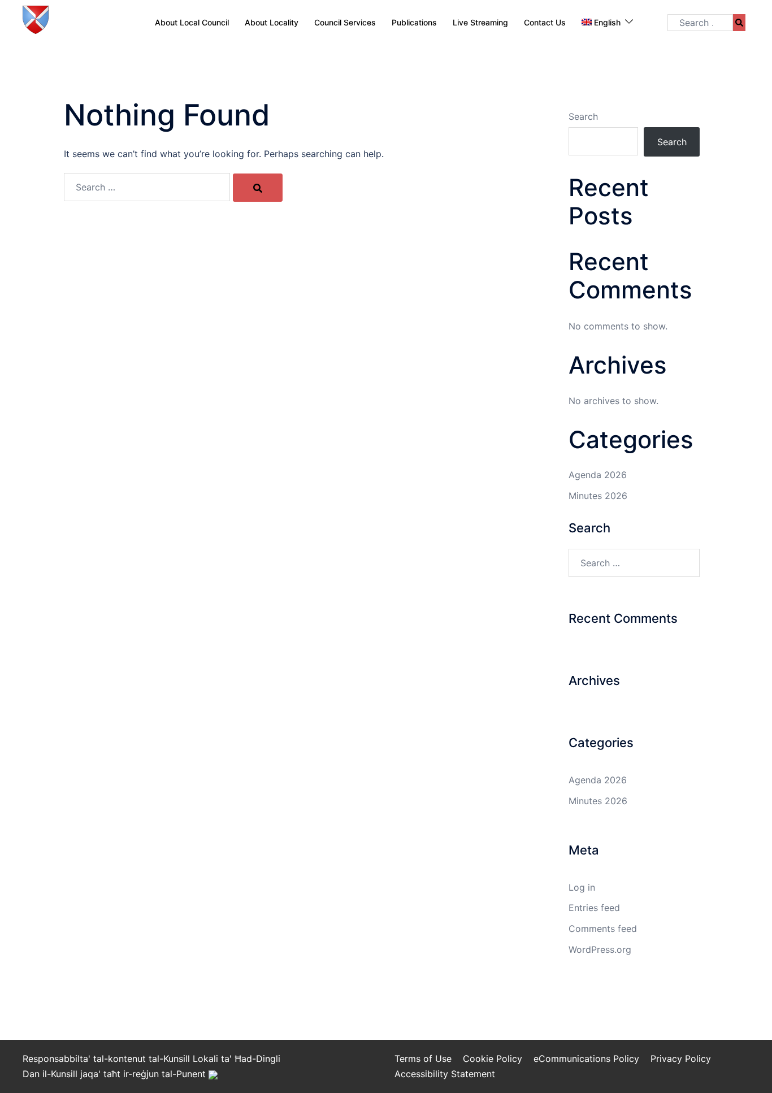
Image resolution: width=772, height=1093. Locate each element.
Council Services (345, 22)
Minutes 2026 (598, 495)
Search (583, 116)
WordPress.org (600, 949)
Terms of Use (423, 1058)
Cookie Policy (492, 1058)
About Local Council (192, 22)
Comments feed (603, 928)
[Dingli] (36, 21)
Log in (582, 887)
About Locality (271, 22)
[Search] (739, 22)
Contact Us (545, 22)
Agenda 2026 (598, 474)
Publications (414, 22)
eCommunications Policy (586, 1058)
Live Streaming (480, 22)
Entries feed (594, 907)
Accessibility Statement (444, 1073)
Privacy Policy (680, 1058)
